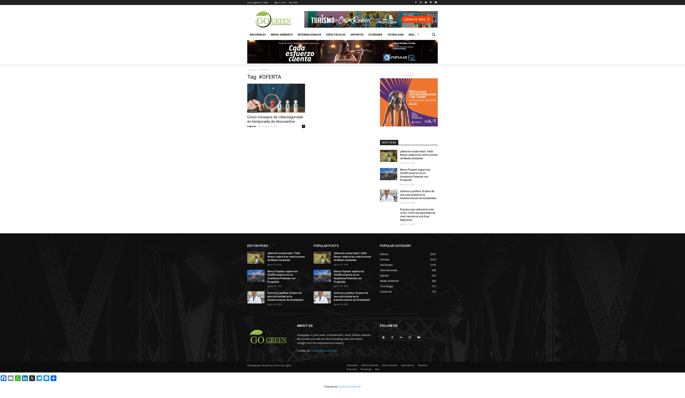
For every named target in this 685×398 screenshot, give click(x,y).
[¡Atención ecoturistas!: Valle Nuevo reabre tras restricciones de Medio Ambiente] (388, 156)
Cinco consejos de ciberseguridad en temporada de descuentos (275, 119)
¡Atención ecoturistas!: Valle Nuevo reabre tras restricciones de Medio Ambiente (419, 155)
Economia (375, 34)
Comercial (252, 111)
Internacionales (309, 34)
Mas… (378, 369)
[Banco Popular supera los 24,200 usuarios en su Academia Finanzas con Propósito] (388, 174)
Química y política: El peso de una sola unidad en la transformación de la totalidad (418, 195)
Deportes (357, 34)
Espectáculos (336, 34)
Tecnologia (395, 34)
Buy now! (293, 2)
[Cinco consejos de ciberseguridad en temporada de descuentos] (276, 98)
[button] (433, 34)
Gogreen (251, 126)
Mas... (412, 34)
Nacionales (258, 34)
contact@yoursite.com (324, 350)
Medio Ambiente (282, 34)
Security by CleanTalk (349, 386)
